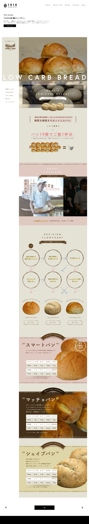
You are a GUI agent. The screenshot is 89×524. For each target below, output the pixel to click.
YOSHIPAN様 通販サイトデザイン (14, 18)
